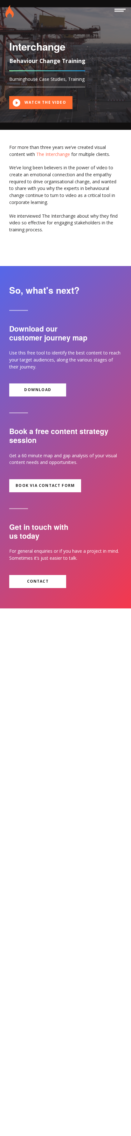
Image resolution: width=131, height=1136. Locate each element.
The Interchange (53, 154)
